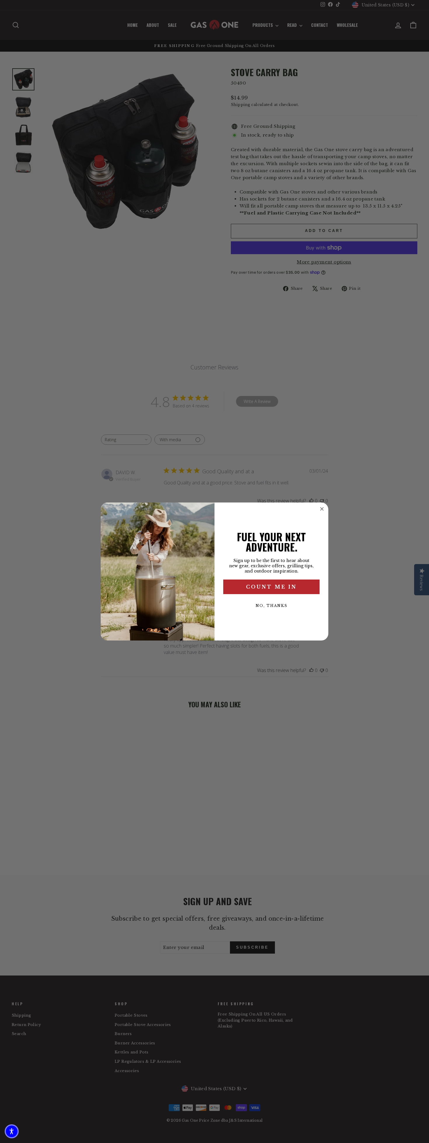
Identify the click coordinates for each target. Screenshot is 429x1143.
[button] (12, 1131)
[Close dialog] (321, 508)
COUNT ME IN (271, 587)
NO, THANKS (271, 605)
